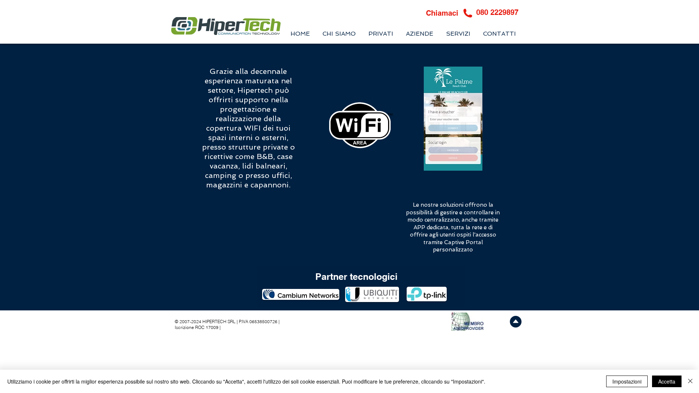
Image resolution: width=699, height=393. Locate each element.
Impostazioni (626, 381)
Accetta (666, 381)
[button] (458, 33)
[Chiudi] (690, 381)
